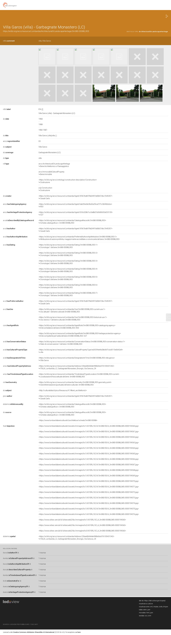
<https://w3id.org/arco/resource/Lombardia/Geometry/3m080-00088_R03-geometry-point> (75, 383)
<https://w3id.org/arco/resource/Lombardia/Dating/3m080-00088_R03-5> (68, 278)
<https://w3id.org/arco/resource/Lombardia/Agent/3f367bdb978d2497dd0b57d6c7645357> (75, 197)
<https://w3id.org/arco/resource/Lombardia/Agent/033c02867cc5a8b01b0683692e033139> (76, 213)
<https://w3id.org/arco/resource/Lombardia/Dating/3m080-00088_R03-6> (68, 286)
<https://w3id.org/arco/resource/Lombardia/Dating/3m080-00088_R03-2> (68, 254)
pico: (7, 396)
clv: (10, 382)
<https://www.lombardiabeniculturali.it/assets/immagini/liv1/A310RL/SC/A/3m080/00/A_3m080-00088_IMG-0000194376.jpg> (89, 514)
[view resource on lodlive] (167, 16)
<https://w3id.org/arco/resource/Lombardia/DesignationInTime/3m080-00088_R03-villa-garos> (77, 359)
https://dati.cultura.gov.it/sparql (154, 601)
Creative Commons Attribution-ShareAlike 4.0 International (33, 632)
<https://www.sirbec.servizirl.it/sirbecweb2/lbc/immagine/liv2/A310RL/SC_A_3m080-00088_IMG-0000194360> (82, 525)
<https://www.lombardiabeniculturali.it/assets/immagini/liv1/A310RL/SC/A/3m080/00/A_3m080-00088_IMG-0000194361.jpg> (89, 432)
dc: (6, 119)
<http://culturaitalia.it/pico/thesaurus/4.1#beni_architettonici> (63, 390)
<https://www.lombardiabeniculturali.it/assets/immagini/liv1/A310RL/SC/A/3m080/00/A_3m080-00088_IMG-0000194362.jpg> (89, 437)
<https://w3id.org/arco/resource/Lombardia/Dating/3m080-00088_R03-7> (68, 294)
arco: (11, 141)
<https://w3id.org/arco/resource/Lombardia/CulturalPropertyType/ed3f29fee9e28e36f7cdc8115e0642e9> (81, 351)
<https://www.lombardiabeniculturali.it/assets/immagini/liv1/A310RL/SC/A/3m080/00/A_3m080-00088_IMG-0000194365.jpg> (89, 454)
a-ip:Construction (45, 189)
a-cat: (18, 220)
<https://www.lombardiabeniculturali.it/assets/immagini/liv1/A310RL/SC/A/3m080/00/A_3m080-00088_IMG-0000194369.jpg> (89, 476)
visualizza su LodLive (146, 604)
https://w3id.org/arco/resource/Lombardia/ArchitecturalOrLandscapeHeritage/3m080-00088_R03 (46, 31)
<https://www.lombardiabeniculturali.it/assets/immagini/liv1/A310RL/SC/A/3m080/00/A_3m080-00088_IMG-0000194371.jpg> (89, 487)
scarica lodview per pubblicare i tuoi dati (20, 624)
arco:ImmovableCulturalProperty (51, 173)
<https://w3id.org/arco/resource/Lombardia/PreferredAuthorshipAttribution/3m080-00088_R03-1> (79, 238)
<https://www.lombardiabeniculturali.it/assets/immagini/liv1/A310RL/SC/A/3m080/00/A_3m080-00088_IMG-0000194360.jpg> (89, 426)
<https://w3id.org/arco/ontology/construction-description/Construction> (68, 181)
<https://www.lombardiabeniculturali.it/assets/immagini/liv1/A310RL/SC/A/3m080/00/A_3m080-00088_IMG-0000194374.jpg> (89, 503)
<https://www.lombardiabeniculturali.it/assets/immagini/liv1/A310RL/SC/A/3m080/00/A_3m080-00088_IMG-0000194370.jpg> (89, 481)
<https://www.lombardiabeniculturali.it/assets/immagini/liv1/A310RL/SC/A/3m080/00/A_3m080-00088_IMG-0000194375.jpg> (89, 509)
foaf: (9, 426)
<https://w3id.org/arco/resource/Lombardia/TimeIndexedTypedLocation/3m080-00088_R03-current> (79, 375)
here (79, 632)
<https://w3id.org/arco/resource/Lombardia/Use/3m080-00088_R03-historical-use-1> (73, 318)
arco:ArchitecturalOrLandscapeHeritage (54, 165)
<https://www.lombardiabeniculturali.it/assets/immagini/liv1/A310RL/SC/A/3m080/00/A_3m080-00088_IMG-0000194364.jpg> (89, 448)
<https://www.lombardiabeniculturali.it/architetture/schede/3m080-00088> (68, 420)
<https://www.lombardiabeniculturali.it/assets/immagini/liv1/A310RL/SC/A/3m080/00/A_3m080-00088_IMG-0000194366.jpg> (89, 459)
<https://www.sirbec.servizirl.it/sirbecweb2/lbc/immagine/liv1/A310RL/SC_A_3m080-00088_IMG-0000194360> (82, 520)
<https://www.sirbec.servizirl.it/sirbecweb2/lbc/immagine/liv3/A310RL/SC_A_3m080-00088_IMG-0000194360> (82, 531)
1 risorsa (42, 553)
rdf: (6, 164)
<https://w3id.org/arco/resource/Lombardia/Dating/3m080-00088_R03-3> (68, 262)
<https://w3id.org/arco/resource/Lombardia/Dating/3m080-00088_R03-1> (68, 246)
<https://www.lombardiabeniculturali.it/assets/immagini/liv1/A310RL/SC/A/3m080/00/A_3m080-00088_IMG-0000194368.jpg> (89, 470)
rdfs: (9, 41)
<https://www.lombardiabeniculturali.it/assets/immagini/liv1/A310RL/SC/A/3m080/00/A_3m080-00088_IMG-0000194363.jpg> (89, 443)
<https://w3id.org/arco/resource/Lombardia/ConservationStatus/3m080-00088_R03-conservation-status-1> (82, 343)
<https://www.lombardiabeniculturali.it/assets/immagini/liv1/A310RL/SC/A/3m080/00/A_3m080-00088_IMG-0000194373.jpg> (89, 498)
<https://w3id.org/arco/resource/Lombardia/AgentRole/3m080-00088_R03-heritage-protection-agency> (80, 334)
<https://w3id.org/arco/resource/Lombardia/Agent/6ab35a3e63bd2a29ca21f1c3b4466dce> (75, 205)
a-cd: (9, 229)
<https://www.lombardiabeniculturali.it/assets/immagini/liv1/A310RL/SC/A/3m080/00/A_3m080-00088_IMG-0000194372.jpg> (89, 492)
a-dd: (14, 342)
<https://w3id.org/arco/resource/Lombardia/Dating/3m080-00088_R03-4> (68, 270)
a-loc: (17, 366)
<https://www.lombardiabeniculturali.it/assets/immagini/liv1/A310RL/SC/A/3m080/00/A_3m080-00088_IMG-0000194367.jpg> (89, 465)
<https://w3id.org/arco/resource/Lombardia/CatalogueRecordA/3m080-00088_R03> (72, 221)
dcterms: (13, 404)
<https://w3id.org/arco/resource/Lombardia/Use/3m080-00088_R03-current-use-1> (72, 310)
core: (11, 325)
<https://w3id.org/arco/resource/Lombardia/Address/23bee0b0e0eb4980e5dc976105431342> (76, 367)
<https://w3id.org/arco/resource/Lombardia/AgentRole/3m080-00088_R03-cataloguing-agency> (77, 326)
